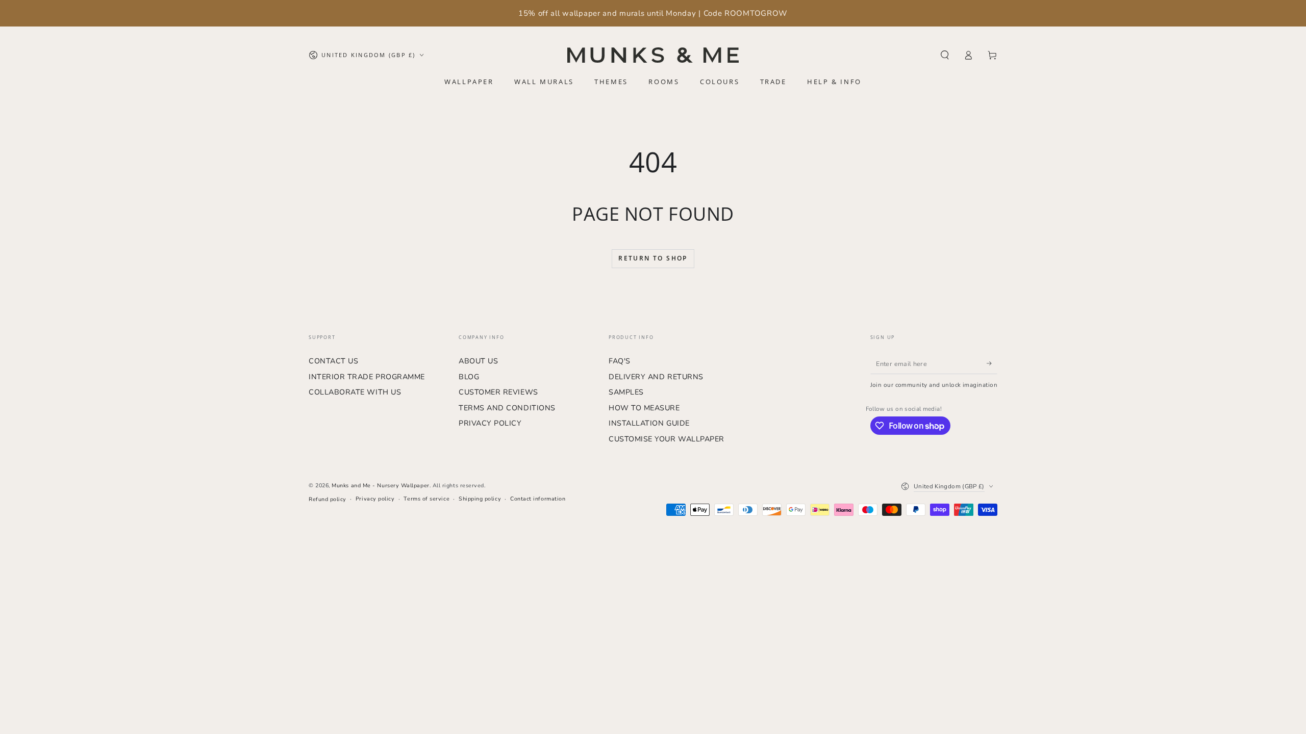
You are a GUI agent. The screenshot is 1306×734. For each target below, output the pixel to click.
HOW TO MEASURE (644, 408)
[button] (945, 55)
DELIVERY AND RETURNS (656, 377)
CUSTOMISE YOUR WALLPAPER (666, 439)
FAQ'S (620, 361)
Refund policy (327, 499)
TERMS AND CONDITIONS (507, 408)
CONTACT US (333, 361)
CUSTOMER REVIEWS (498, 392)
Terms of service (426, 499)
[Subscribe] (992, 363)
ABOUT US (478, 361)
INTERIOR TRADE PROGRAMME (367, 377)
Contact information (537, 499)
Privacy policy (375, 499)
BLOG (469, 377)
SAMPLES (626, 392)
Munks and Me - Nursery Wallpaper (380, 485)
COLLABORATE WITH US (355, 392)
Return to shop (653, 258)
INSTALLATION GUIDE (649, 423)
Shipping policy (480, 499)
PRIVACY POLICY (490, 423)
